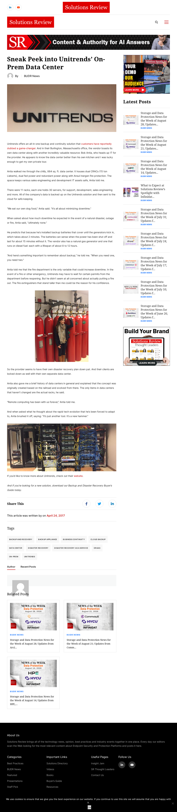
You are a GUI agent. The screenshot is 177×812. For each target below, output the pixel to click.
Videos (50, 769)
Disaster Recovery (38, 548)
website (78, 475)
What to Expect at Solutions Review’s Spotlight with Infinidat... (153, 190)
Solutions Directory (57, 763)
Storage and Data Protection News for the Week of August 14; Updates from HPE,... (32, 700)
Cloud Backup (98, 539)
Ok (89, 807)
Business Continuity (74, 539)
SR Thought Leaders (102, 769)
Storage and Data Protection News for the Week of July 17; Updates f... (154, 263)
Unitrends (29, 556)
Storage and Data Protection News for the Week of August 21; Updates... (154, 142)
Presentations (14, 781)
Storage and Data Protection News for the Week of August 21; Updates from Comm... (89, 643)
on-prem (13, 556)
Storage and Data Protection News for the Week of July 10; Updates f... (154, 287)
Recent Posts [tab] (28, 566)
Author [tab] (11, 566)
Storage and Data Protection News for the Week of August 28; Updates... (154, 118)
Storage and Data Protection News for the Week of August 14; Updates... (154, 166)
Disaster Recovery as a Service (71, 548)
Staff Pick (12, 786)
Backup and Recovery (20, 539)
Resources (52, 786)
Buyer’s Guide (54, 781)
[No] (172, 803)
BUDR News (32, 76)
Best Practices (15, 763)
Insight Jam (97, 763)
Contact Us (97, 775)
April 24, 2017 (56, 515)
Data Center (15, 548)
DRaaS (97, 548)
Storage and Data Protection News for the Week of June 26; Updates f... (154, 311)
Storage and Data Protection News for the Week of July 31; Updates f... (154, 215)
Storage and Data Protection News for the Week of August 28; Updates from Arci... (32, 643)
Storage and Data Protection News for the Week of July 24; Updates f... (154, 239)
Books (49, 775)
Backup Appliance (47, 539)
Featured (12, 775)
